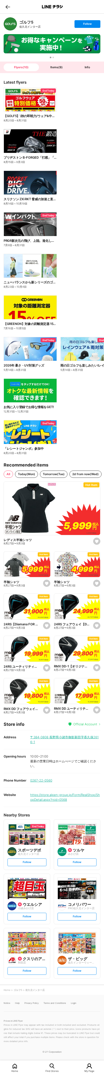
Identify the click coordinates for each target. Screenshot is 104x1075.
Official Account (85, 724)
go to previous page (8, 6)
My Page (89, 1070)
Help (17, 1003)
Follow (87, 25)
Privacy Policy (31, 1003)
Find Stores (52, 1070)
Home (14, 1070)
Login (73, 1003)
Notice (7, 1003)
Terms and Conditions (55, 1003)
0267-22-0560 (41, 780)
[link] (10, 24)
